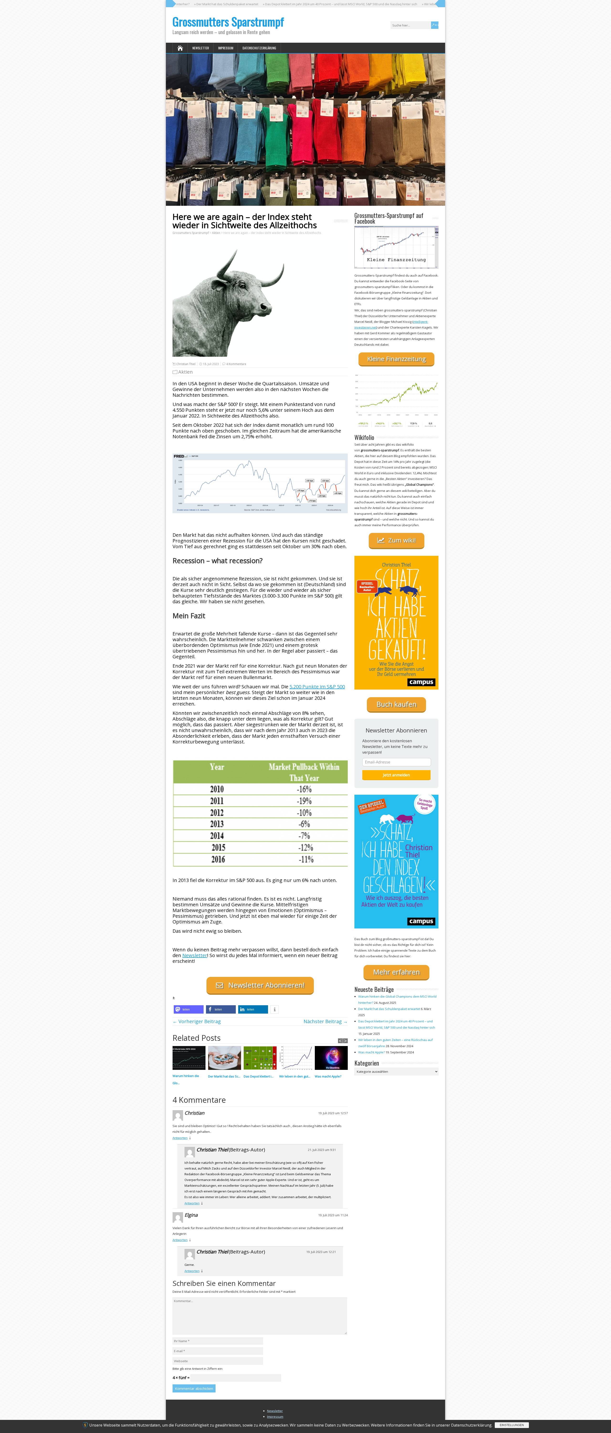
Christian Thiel (185, 364)
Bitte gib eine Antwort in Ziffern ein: (198, 1368)
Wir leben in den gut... (294, 1076)
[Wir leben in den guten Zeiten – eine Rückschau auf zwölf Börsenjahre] (297, 1059)
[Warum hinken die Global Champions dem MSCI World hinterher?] (190, 1059)
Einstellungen (512, 1425)
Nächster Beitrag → (326, 1021)
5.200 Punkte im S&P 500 (317, 686)
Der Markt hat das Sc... (224, 1076)
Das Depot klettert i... (259, 1076)
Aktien (185, 372)
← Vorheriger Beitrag (197, 1021)
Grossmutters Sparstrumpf (228, 21)
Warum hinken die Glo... (186, 1079)
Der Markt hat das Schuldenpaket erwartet (389, 1009)
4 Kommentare (236, 364)
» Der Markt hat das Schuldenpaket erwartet (189, 4)
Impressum (225, 47)
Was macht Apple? (328, 1076)
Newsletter (200, 47)
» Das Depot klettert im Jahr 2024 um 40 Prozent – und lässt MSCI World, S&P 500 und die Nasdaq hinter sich (302, 4)
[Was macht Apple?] (332, 1059)
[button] (189, 1009)
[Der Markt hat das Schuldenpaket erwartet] (226, 1059)
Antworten (180, 1138)
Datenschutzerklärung (259, 47)
